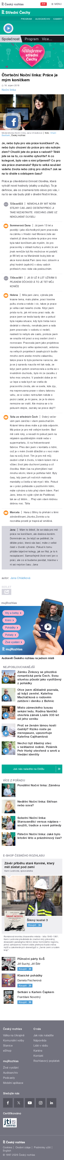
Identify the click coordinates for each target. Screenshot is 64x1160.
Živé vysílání (12, 642)
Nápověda (39, 1040)
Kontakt (38, 1055)
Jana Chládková (20, 578)
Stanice (8, 1045)
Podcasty (9, 1077)
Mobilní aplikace (13, 1083)
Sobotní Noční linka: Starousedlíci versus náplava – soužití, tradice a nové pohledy (39, 821)
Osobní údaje (23, 1147)
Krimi (8, 620)
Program (26, 19)
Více (47, 39)
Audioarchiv (42, 19)
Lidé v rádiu (40, 1045)
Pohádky (10, 627)
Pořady (9, 634)
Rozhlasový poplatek (46, 1060)
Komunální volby (13, 1040)
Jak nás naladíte (43, 1035)
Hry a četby (12, 613)
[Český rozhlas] (13, 4)
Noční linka (9, 89)
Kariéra (37, 1050)
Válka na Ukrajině (13, 1035)
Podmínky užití (42, 1147)
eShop (7, 1050)
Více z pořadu (14, 780)
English (7, 1150)
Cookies (7, 1147)
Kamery (57, 19)
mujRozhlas (9, 603)
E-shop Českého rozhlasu (24, 855)
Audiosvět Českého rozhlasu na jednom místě (28, 658)
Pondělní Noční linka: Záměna (38, 785)
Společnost (11, 39)
